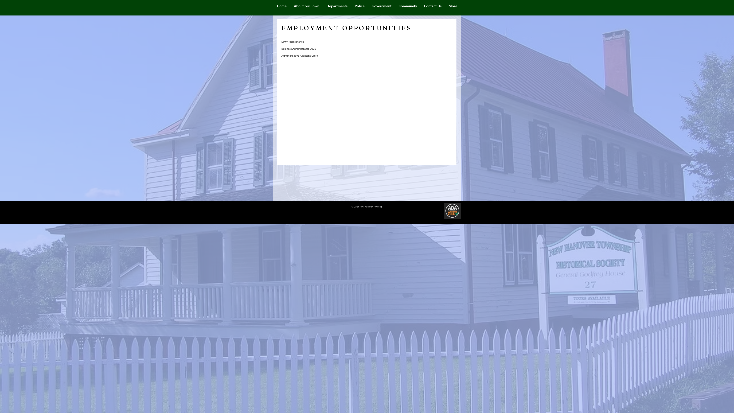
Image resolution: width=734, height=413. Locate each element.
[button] (407, 6)
